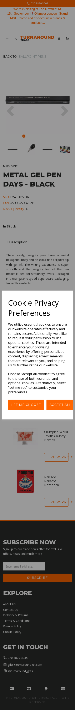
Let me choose (26, 405)
